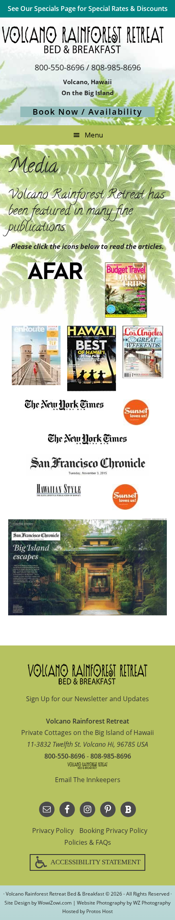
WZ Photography (152, 902)
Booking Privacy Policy (113, 830)
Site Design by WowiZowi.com (38, 902)
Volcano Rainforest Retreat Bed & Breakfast (87, 40)
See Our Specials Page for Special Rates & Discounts (88, 8)
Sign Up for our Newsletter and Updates (87, 698)
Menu (94, 135)
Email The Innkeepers (87, 779)
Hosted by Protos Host (87, 911)
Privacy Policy (53, 830)
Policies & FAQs (87, 842)
